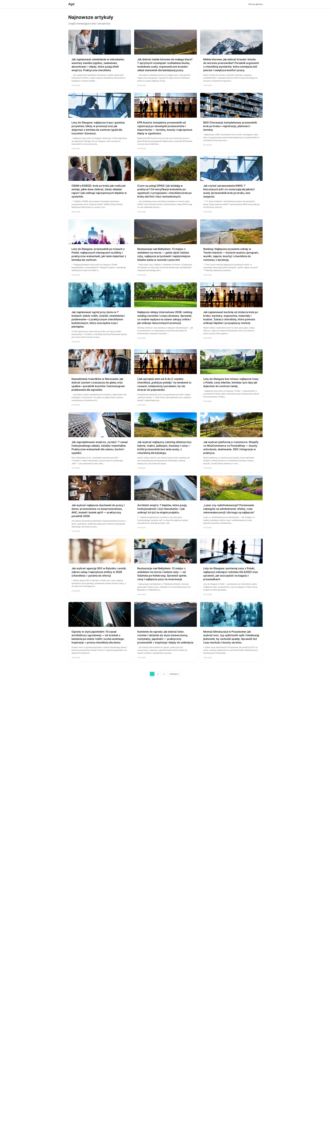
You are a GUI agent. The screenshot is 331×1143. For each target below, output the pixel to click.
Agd (71, 4)
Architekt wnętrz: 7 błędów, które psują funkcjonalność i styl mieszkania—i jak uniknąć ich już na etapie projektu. (162, 509)
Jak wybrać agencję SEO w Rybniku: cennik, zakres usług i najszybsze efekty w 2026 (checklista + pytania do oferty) (99, 572)
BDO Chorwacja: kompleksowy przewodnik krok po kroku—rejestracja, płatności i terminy (230, 126)
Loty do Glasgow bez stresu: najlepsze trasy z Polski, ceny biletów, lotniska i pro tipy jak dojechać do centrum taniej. (231, 382)
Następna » (174, 674)
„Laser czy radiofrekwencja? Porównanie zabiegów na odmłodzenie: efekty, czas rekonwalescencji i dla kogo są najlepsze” (229, 509)
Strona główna (255, 4)
